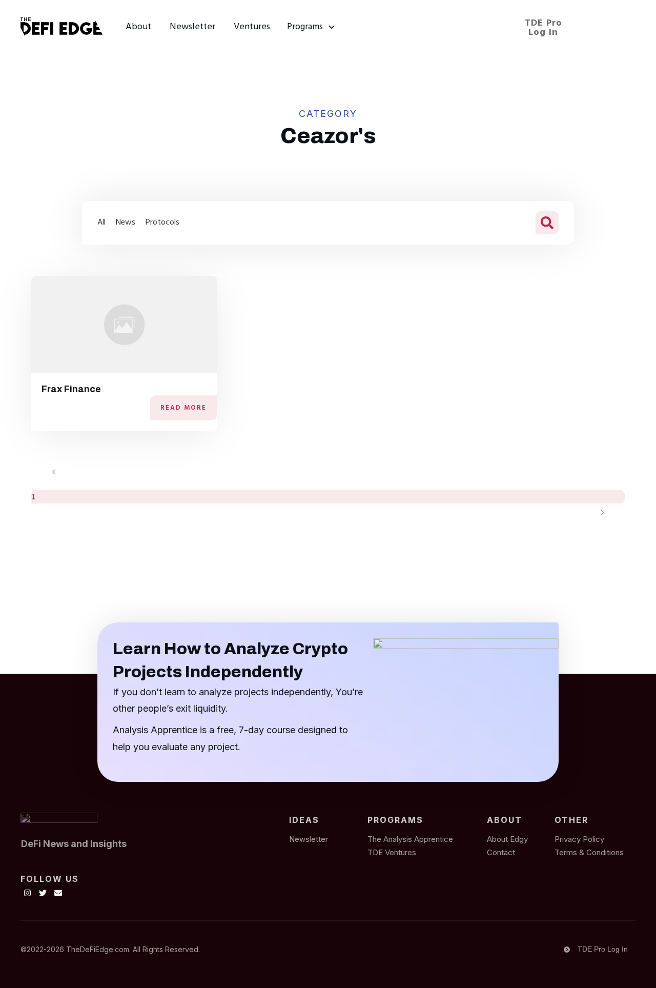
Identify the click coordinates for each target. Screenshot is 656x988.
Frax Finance (71, 389)
